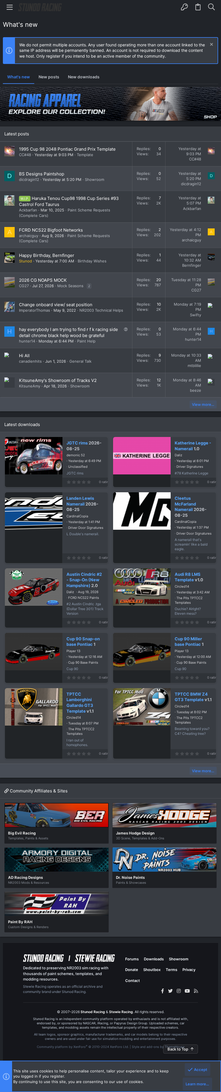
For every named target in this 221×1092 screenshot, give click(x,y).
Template (85, 154)
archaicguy (28, 235)
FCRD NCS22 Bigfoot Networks (51, 230)
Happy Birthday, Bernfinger (46, 255)
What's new (18, 76)
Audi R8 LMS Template (188, 577)
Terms (171, 969)
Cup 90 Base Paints (83, 663)
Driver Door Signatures (85, 528)
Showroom (94, 179)
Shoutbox (152, 969)
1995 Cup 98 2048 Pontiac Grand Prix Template (67, 149)
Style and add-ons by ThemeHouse (158, 1047)
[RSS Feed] (196, 991)
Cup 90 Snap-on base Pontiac (83, 641)
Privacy (188, 969)
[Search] (211, 7)
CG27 (24, 285)
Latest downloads (22, 424)
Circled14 (182, 586)
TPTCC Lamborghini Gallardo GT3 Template (79, 703)
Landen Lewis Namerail (80, 501)
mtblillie (194, 365)
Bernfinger (191, 265)
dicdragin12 (29, 179)
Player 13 (73, 651)
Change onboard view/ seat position (55, 304)
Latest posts (16, 134)
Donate (131, 969)
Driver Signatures (189, 467)
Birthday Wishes (92, 261)
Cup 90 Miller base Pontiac (188, 641)
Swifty (195, 315)
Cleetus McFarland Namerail (185, 504)
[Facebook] (162, 991)
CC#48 (25, 154)
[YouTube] (187, 991)
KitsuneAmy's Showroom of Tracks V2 (58, 380)
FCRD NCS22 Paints (83, 598)
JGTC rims (77, 443)
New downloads (84, 76)
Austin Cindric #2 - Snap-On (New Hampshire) (84, 580)
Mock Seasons (70, 285)
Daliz (178, 455)
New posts (49, 76)
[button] (10, 7)
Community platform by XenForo (83, 1047)
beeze (195, 390)
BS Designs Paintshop (41, 174)
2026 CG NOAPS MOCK (43, 280)
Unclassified (77, 467)
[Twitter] (170, 991)
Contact (132, 980)
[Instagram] (179, 991)
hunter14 (27, 341)
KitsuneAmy (29, 386)
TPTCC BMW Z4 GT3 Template (191, 697)
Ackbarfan (28, 210)
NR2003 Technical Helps (101, 310)
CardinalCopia (77, 516)
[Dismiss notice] (210, 45)
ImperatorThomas (34, 310)
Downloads (154, 959)
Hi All (24, 355)
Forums (132, 959)
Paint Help (86, 341)
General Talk (80, 361)
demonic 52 (75, 455)
